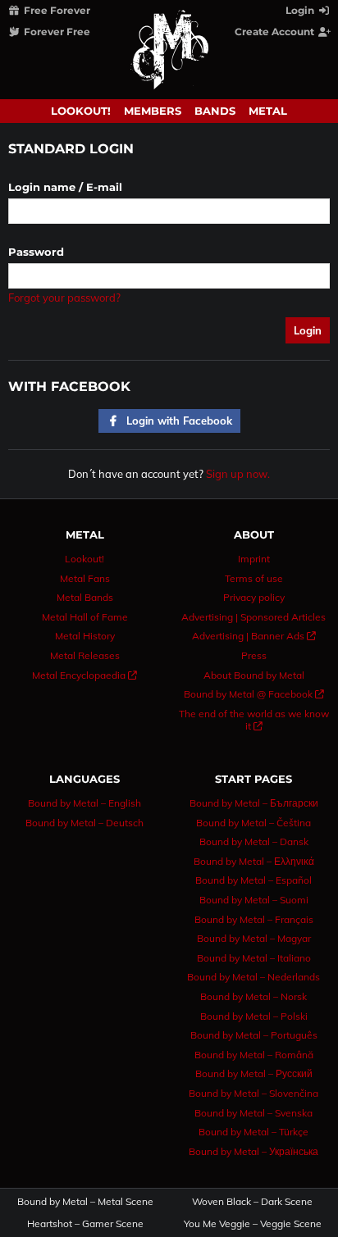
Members (152, 110)
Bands (214, 110)
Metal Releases (85, 655)
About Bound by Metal (253, 675)
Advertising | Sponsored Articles (253, 617)
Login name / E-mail (65, 186)
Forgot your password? (64, 297)
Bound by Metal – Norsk (253, 996)
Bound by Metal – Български (254, 803)
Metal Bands (85, 597)
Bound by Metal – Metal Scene (85, 1202)
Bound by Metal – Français (253, 919)
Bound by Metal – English (84, 803)
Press (254, 655)
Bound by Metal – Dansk (253, 841)
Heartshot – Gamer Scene (85, 1224)
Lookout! (81, 110)
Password (36, 251)
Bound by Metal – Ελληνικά (254, 861)
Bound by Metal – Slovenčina (253, 1093)
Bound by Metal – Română (253, 1054)
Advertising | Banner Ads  (254, 636)
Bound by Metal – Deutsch (84, 822)
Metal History (85, 636)
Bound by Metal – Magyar (254, 938)
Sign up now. (238, 473)
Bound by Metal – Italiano (254, 958)
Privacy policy (254, 597)
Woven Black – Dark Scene (252, 1202)
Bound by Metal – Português (253, 1035)
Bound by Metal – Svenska (253, 1113)
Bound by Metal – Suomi (253, 900)
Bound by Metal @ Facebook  (254, 694)
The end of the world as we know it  (254, 720)
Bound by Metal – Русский (254, 1073)
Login (301, 10)
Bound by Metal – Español (253, 880)
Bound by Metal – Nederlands (253, 977)
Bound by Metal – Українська (253, 1151)
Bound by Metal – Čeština (253, 822)
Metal (268, 110)
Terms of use (254, 578)
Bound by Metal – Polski (254, 1016)
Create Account (276, 31)
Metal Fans (85, 578)
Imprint (254, 559)
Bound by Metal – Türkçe (253, 1132)
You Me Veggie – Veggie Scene (253, 1224)
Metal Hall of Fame (85, 617)
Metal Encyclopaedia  (84, 675)
